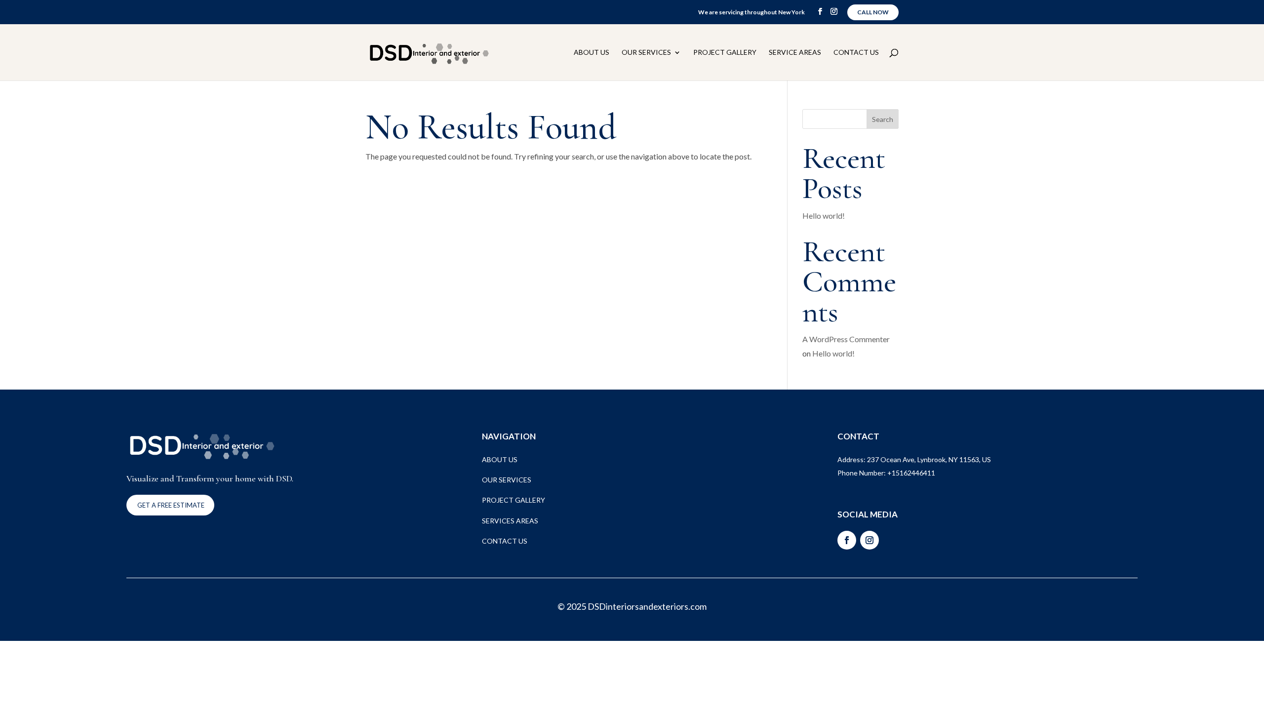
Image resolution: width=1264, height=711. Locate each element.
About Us (591, 52)
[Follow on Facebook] (846, 540)
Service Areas (795, 52)
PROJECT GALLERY (513, 500)
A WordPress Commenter (846, 339)
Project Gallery (724, 52)
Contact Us (856, 52)
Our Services (646, 52)
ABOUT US (499, 459)
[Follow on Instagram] (869, 540)
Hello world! (823, 215)
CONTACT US (504, 541)
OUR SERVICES (506, 479)
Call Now (873, 12)
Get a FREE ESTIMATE (170, 505)
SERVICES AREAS (510, 520)
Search (882, 119)
